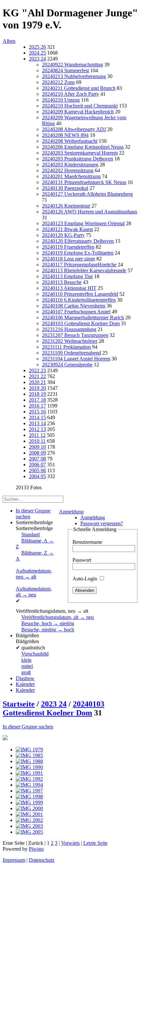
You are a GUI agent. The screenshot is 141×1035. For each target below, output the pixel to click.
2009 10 (37, 447)
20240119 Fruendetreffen (68, 247)
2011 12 (37, 435)
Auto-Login (85, 578)
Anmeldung (71, 511)
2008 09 (37, 453)
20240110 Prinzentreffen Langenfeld (80, 294)
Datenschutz (41, 860)
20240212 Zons (58, 82)
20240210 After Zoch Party (70, 94)
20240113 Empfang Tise (67, 276)
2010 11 (37, 441)
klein (26, 660)
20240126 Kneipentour (66, 206)
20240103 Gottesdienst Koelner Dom (81, 323)
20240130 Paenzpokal (65, 188)
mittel (27, 666)
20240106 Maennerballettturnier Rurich (83, 317)
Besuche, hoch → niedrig (47, 623)
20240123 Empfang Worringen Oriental (83, 223)
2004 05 (37, 476)
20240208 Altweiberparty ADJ (74, 129)
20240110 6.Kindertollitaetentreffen (79, 300)
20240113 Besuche (62, 282)
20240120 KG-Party (63, 235)
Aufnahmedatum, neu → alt (34, 573)
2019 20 (37, 388)
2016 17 (37, 406)
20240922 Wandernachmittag (72, 64)
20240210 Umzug (61, 100)
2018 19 (37, 394)
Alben (9, 41)
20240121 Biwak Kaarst (67, 229)
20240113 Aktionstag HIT (69, 288)
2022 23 (37, 370)
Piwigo (36, 849)
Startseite (19, 704)
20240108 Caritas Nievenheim (73, 306)
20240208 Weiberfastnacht (69, 141)
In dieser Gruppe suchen (28, 726)
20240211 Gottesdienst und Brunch (78, 88)
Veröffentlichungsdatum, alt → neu (57, 617)
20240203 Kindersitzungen (70, 164)
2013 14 (37, 423)
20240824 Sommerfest (65, 70)
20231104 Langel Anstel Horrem (76, 358)
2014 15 (37, 417)
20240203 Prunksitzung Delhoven (77, 158)
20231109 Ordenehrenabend (71, 353)
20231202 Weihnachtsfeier (69, 341)
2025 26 (37, 47)
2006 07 (37, 464)
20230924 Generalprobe (67, 364)
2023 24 (37, 58)
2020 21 (37, 382)
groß (26, 672)
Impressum (14, 860)
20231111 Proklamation (66, 347)
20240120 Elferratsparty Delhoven (78, 241)
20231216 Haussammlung (69, 329)
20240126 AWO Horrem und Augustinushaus (89, 211)
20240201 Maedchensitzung (71, 176)
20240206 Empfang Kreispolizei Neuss (83, 147)
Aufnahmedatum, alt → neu (34, 591)
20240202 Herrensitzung (67, 170)
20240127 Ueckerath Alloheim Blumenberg (87, 194)
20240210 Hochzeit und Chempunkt (80, 106)
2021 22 (37, 376)
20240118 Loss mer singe (68, 258)
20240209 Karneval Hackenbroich (78, 111)
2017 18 (37, 400)
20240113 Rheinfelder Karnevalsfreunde (84, 270)
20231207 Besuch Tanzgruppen (75, 335)
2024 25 (37, 53)
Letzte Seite (95, 843)
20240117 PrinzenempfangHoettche (79, 264)
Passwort (81, 560)
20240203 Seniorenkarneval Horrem (80, 153)
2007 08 (37, 458)
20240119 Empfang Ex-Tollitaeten (77, 253)
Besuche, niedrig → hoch (47, 629)
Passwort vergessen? (101, 523)
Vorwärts (70, 843)
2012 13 (37, 429)
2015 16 (37, 411)
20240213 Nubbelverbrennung (74, 76)
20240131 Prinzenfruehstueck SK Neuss (84, 182)
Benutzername (87, 542)
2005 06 (37, 470)
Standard (30, 534)
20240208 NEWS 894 (65, 135)
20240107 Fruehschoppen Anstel (76, 311)
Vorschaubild (35, 654)
